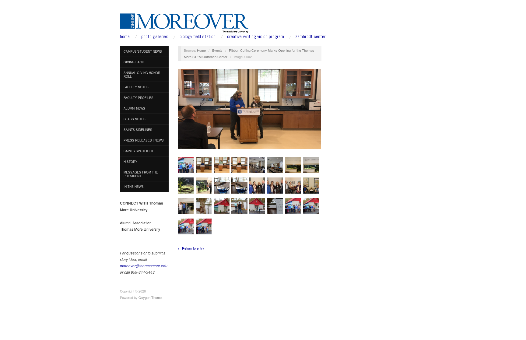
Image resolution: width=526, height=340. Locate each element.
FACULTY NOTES (136, 87)
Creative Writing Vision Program (255, 36)
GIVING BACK (134, 62)
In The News (134, 186)
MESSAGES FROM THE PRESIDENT (141, 174)
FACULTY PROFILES (138, 98)
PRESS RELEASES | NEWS (144, 140)
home (125, 36)
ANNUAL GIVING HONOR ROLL (142, 75)
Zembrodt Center (310, 36)
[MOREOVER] (184, 22)
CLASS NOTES (135, 119)
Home (201, 50)
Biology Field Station (198, 36)
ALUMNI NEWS (134, 108)
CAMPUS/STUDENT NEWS (143, 51)
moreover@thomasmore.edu (143, 265)
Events (217, 50)
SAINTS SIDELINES (138, 130)
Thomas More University (140, 229)
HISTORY (130, 161)
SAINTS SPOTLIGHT (138, 151)
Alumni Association (136, 222)
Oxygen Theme (150, 297)
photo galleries (154, 36)
